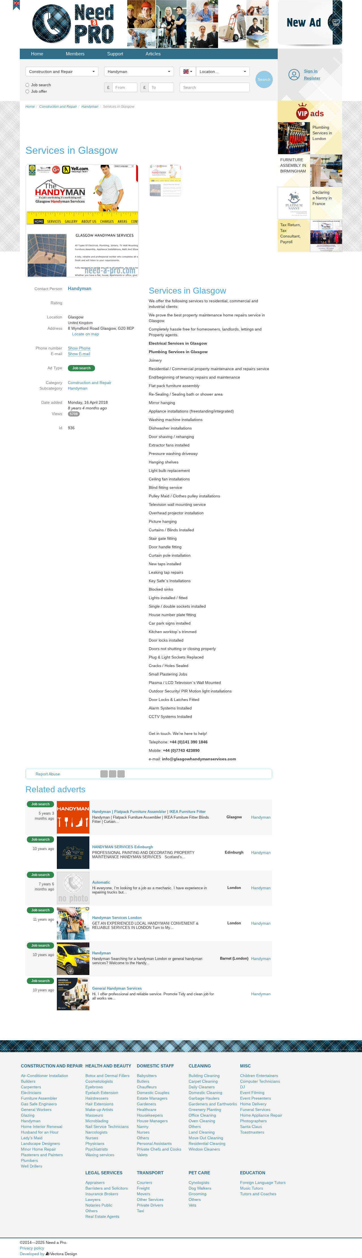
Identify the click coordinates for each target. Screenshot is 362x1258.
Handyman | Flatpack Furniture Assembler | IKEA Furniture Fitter (149, 812)
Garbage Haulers (204, 1098)
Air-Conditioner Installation (44, 1075)
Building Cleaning (204, 1075)
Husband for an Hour (40, 1132)
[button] (16, 3)
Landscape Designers (40, 1143)
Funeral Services (255, 1109)
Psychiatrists (96, 1149)
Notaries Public (98, 1205)
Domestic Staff (155, 1065)
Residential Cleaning (207, 1143)
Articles (153, 53)
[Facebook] (104, 774)
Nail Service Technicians (107, 1126)
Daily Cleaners (202, 1087)
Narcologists (96, 1132)
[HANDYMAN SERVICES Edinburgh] (73, 852)
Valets (142, 1155)
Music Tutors (251, 1188)
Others (143, 1138)
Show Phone (79, 348)
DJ (242, 1087)
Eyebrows (94, 1087)
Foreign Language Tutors (263, 1182)
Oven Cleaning (202, 1121)
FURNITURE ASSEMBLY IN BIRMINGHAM (293, 165)
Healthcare (146, 1109)
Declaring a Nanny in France (322, 198)
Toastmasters (252, 1132)
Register (312, 78)
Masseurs (94, 1115)
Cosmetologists (99, 1081)
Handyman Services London (117, 918)
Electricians (31, 1092)
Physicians (94, 1143)
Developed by (32, 1253)
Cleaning (200, 1065)
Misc (245, 1065)
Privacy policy (32, 1248)
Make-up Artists (99, 1109)
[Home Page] (73, 23)
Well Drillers (31, 1166)
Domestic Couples (153, 1092)
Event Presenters (255, 1098)
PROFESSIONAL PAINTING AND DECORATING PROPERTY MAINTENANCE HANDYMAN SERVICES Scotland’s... (143, 855)
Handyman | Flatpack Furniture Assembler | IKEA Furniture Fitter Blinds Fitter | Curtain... (150, 819)
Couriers (144, 1182)
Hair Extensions (99, 1104)
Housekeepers (150, 1115)
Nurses (91, 1138)
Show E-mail (79, 353)
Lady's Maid (31, 1138)
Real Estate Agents (102, 1216)
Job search (41, 85)
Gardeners (146, 1104)
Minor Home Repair (38, 1149)
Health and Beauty (108, 1065)
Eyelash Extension (101, 1092)
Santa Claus (251, 1126)
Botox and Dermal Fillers (107, 1075)
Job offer (39, 91)
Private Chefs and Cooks (159, 1149)
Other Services (150, 1199)
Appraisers (95, 1182)
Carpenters (31, 1087)
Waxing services (99, 1155)
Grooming (197, 1194)
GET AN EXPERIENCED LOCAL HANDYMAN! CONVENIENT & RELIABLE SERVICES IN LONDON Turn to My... (145, 925)
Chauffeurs (147, 1087)
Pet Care (199, 1172)
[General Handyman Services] (73, 993)
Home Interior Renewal (41, 1126)
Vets (192, 1205)
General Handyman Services (117, 988)
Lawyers (92, 1199)
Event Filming (252, 1092)
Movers (143, 1194)
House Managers (152, 1121)
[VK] (121, 774)
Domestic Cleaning (205, 1092)
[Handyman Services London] (73, 923)
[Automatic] (73, 887)
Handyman (77, 388)
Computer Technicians (260, 1081)
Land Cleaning (202, 1132)
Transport (150, 1172)
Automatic (101, 882)
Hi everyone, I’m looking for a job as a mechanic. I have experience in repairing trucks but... (149, 890)
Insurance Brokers (101, 1194)
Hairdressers (96, 1098)
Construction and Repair (89, 382)
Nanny (142, 1126)
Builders (28, 1081)
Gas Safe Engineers (39, 1104)
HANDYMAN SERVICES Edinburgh (122, 847)
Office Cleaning (202, 1115)
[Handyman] (73, 958)
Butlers (143, 1081)
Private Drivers (150, 1205)
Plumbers (29, 1160)
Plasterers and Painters (42, 1155)
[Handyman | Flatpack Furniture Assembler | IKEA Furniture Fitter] (73, 817)
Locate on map (85, 334)
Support (115, 53)
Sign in (311, 71)
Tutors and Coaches (258, 1194)
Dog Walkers (200, 1188)
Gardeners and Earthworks (213, 1104)
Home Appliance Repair (261, 1115)
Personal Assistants (154, 1143)
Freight (143, 1188)
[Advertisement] (310, 341)
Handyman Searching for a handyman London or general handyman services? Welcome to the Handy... (147, 961)
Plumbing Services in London (322, 133)
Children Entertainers (259, 1075)
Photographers (253, 1121)
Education (252, 1172)
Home (37, 53)
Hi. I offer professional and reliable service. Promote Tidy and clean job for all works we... (153, 996)
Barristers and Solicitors (106, 1188)
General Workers (36, 1109)
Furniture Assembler (39, 1098)
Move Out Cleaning (206, 1138)
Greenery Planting (205, 1109)
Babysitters (147, 1075)
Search (264, 79)
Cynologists (199, 1182)
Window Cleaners (204, 1149)
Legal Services (103, 1172)
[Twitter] (112, 774)
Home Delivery (253, 1104)
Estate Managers (152, 1098)
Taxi (140, 1211)
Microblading (96, 1121)
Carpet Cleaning (203, 1081)
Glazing (28, 1115)
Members (75, 53)
